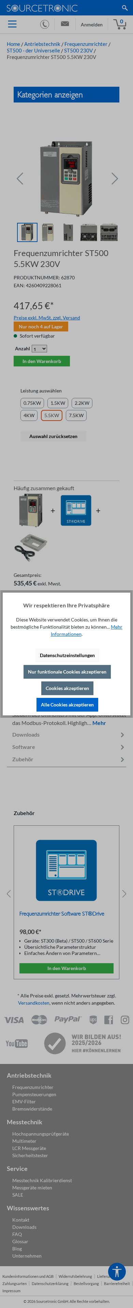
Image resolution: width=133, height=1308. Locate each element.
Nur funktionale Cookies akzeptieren (67, 672)
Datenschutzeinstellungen (67, 655)
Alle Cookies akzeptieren (67, 704)
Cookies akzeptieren (67, 688)
